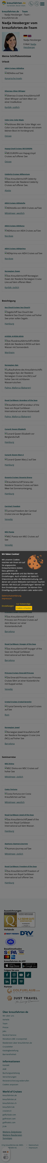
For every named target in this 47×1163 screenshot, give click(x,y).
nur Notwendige (23, 604)
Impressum (7, 598)
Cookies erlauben (23, 608)
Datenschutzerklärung (11, 595)
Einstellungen (8, 606)
